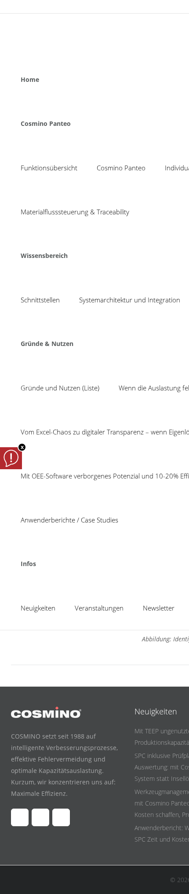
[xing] (50, 6)
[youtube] (34, 6)
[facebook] (17, 6)
